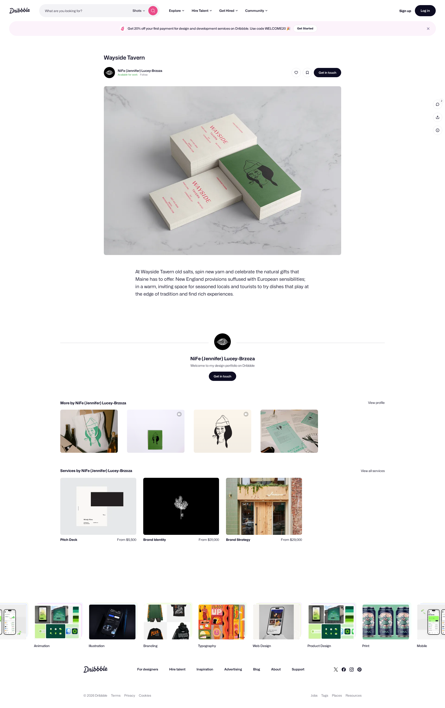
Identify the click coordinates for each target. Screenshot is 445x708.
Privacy (129, 695)
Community (254, 11)
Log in (425, 11)
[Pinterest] (359, 669)
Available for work (128, 74)
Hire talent (177, 669)
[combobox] (84, 10)
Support (298, 669)
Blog (256, 669)
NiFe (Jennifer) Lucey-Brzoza (140, 71)
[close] (428, 28)
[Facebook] (344, 669)
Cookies (145, 695)
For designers (147, 669)
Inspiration (205, 669)
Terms (116, 695)
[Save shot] (307, 72)
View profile (376, 403)
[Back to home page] (19, 10)
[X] (336, 669)
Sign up (405, 11)
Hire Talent (200, 11)
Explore (175, 11)
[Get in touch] (91, 444)
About (276, 669)
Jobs (314, 695)
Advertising (233, 669)
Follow (144, 74)
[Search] (153, 10)
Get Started (305, 28)
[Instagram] (352, 669)
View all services (373, 471)
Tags (324, 695)
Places (337, 695)
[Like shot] (296, 72)
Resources (354, 695)
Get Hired (226, 11)
